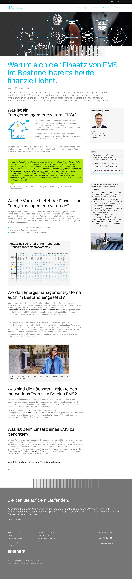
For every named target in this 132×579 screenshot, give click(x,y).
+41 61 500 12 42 (98, 135)
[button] (99, 538)
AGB (41, 564)
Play (92, 248)
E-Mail (94, 138)
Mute (118, 248)
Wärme (58, 451)
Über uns (118, 8)
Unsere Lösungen (82, 8)
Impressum (24, 564)
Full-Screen (121, 248)
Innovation (34, 451)
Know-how (106, 8)
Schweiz (10, 2)
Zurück (12, 469)
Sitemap (16, 564)
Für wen (95, 8)
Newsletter (111, 2)
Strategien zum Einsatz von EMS (21, 413)
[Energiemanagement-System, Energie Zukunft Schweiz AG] (18, 130)
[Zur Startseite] (15, 7)
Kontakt (118, 2)
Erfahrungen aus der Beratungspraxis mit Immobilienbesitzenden (35, 310)
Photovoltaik (45, 451)
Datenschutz (34, 564)
